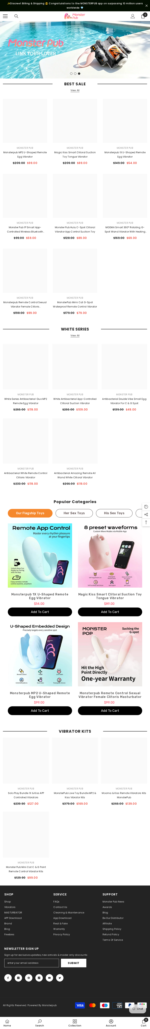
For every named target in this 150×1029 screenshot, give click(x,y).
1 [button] (71, 73)
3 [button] (79, 73)
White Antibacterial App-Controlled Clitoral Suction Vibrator (74, 401)
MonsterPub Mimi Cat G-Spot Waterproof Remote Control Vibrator (75, 304)
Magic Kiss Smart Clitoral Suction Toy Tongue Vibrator (75, 154)
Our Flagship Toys (30, 513)
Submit (73, 963)
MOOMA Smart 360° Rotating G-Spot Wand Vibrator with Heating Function (125, 230)
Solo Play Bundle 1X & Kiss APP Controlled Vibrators (26, 795)
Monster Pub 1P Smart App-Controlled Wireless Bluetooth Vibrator (25, 230)
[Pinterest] (28, 978)
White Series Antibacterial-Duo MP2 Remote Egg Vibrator (25, 401)
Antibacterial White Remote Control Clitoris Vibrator (25, 475)
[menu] (5, 16)
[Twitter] (59, 978)
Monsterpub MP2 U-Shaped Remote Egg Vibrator (25, 154)
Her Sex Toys (74, 513)
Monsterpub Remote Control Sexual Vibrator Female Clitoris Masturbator (25, 305)
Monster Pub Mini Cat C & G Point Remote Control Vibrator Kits (26, 869)
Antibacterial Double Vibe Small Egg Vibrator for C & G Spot (124, 401)
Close (146, 5)
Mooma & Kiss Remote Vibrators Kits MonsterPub (124, 795)
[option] (75, 49)
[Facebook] (8, 978)
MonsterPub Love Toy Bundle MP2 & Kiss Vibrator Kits (75, 795)
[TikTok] (39, 978)
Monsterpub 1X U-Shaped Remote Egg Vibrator (125, 154)
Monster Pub (25, 148)
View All (75, 90)
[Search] (16, 16)
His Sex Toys (114, 513)
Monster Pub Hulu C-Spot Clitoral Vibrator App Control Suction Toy (75, 229)
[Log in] (133, 16)
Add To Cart (40, 612)
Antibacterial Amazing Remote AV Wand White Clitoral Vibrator (75, 475)
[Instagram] (18, 978)
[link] (39, 1023)
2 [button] (75, 73)
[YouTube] (49, 978)
